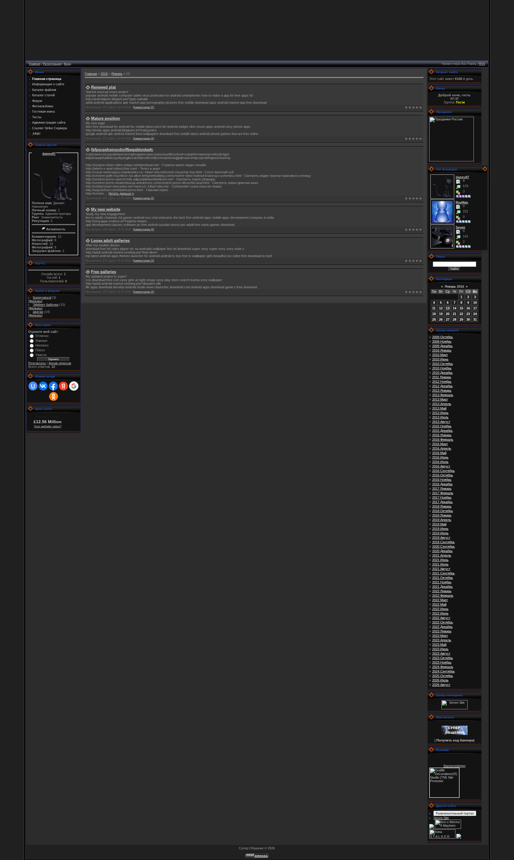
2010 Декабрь (442, 372)
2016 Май (439, 453)
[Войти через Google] (74, 386)
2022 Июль (440, 613)
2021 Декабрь (442, 586)
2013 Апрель (441, 404)
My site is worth (47, 417)
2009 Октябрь (442, 337)
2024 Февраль (442, 667)
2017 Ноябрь (442, 497)
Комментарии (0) (143, 107)
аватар (38, 312)
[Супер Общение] (454, 733)
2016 (104, 73)
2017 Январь (442, 488)
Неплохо (41, 345)
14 (454, 308)
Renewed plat (103, 87)
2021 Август (441, 569)
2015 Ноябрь (442, 426)
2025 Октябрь (442, 676)
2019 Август (441, 537)
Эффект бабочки (45, 304)
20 (447, 314)
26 (441, 319)
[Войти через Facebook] (53, 386)
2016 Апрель (441, 448)
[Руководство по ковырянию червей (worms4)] (458, 837)
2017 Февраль (442, 493)
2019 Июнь (440, 528)
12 (441, 308)
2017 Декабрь (442, 502)
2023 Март (440, 635)
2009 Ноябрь (442, 341)
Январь (117, 73)
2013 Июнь (440, 413)
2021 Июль (440, 564)
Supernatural (42, 297)
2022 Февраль (442, 595)
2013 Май (439, 408)
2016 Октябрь (442, 475)
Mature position (105, 118)
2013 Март (440, 399)
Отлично (41, 336)
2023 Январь (442, 631)
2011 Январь (441, 377)
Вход (67, 63)
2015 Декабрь (442, 430)
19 (441, 314)
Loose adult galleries (110, 240)
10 (475, 302)
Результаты (37, 363)
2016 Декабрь (442, 484)
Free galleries (103, 272)
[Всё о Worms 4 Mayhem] (448, 827)
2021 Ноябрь (442, 582)
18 (434, 314)
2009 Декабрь (442, 346)
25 (434, 319)
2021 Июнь (440, 560)
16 (468, 308)
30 (468, 319)
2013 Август (441, 421)
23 (468, 314)
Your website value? (48, 426)
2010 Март (440, 355)
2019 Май (439, 524)
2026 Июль (440, 680)
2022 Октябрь (442, 622)
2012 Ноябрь (442, 381)
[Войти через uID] (33, 386)
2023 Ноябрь (442, 662)
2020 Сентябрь (443, 546)
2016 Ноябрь (442, 479)
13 (447, 308)
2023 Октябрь (442, 658)
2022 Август (441, 618)
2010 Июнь (440, 359)
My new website (105, 209)
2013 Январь (442, 390)
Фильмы (35, 301)
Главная (34, 63)
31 (475, 319)
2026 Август (441, 684)
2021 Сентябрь (443, 573)
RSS (482, 63)
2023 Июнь (440, 649)
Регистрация (52, 63)
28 (454, 319)
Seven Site (441, 818)
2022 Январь (442, 591)
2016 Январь (442, 435)
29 (461, 319)
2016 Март (440, 444)
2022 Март (440, 600)
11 (433, 308)
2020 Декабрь (442, 551)
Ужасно (41, 355)
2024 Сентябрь (443, 671)
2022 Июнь (440, 609)
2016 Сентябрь (443, 470)
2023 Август (441, 653)
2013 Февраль (442, 395)
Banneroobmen (455, 766)
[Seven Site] (454, 708)
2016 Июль (440, 462)
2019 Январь (442, 515)
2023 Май (439, 644)
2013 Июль (440, 417)
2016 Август (441, 466)
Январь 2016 (454, 286)
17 (475, 308)
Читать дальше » (121, 193)
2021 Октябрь (442, 577)
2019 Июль (440, 533)
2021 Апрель (441, 555)
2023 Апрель (441, 640)
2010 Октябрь (442, 364)
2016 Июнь (440, 457)
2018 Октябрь (442, 511)
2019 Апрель (441, 520)
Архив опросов (59, 363)
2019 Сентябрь (443, 542)
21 (454, 314)
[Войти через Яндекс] (63, 386)
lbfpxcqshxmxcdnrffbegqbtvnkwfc (122, 149)
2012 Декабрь (442, 386)
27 (447, 319)
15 (461, 308)
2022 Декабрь (442, 627)
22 (461, 314)
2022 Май (439, 604)
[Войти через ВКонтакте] (43, 386)
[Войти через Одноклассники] (53, 396)
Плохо (40, 350)
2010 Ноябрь (442, 368)
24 (475, 314)
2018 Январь (442, 506)
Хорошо (41, 340)
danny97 (49, 153)
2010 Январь (442, 350)
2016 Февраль (442, 439)
